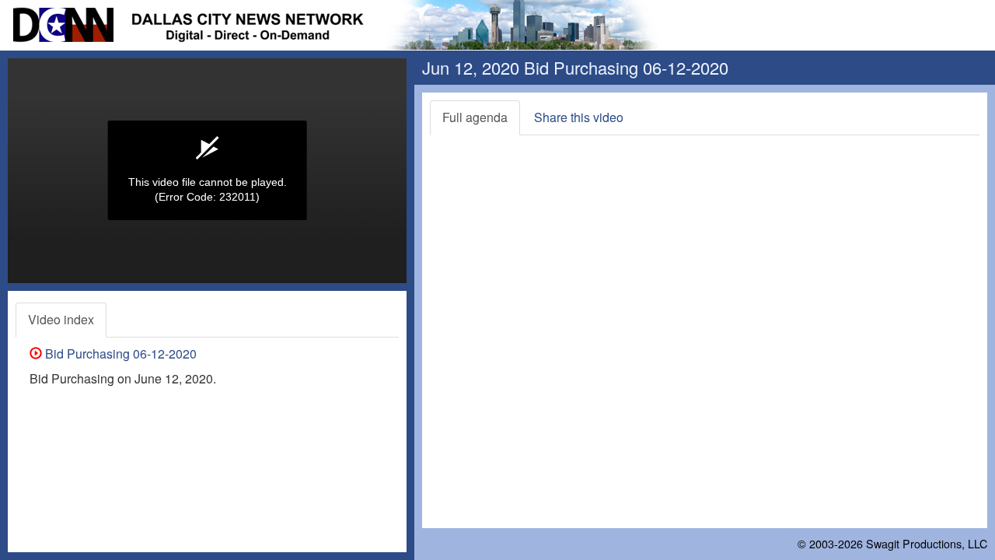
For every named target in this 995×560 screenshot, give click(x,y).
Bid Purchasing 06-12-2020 (119, 353)
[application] (207, 170)
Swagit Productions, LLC (926, 543)
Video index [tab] (61, 319)
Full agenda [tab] (475, 117)
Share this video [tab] (578, 117)
